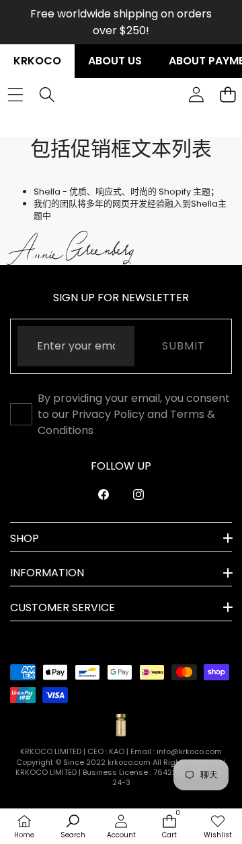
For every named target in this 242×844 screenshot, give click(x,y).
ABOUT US (115, 60)
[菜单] (15, 95)
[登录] (196, 95)
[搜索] (47, 95)
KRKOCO (37, 60)
